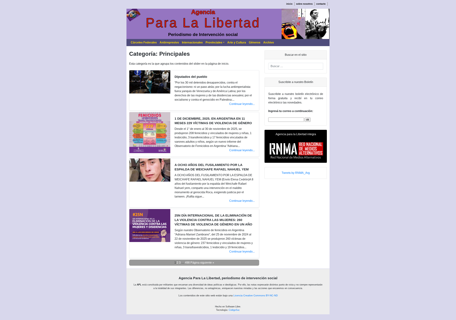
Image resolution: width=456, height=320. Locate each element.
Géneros (254, 42)
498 (187, 262)
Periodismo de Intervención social (203, 34)
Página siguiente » (202, 262)
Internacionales (192, 42)
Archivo (268, 42)
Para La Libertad (203, 22)
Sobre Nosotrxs (304, 3)
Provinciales (214, 42)
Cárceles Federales (144, 42)
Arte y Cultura (236, 42)
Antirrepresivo (169, 42)
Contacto (321, 3)
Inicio (289, 3)
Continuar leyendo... (242, 103)
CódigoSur (234, 310)
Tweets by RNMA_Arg (296, 172)
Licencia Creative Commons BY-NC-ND (255, 295)
